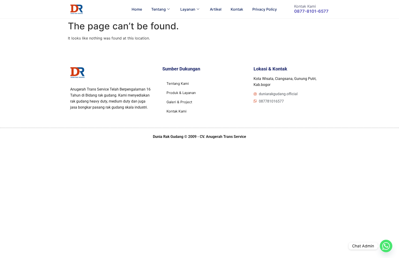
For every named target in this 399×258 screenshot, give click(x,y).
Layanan (187, 9)
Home (137, 9)
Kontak (237, 9)
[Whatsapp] (386, 246)
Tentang (158, 9)
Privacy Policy (264, 9)
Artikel (215, 9)
